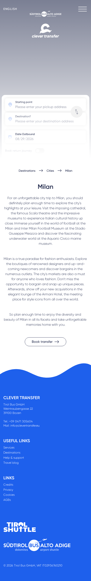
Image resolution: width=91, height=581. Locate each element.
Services (8, 447)
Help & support (13, 457)
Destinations (27, 170)
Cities (50, 170)
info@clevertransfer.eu (25, 425)
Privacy (8, 489)
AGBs (7, 499)
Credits (8, 484)
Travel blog (11, 462)
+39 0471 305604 (21, 421)
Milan (68, 170)
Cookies (9, 494)
